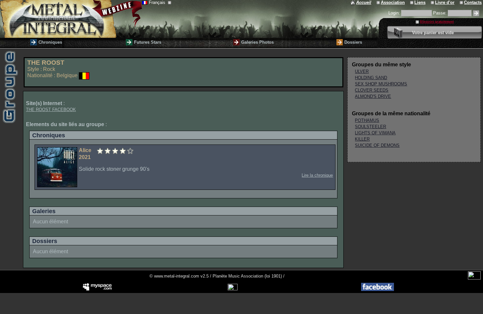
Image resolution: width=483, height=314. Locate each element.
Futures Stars (147, 42)
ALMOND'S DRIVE (373, 96)
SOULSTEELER (370, 126)
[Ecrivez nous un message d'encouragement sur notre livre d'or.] (433, 2)
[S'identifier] (476, 13)
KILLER (362, 139)
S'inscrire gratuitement (437, 21)
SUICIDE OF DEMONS (377, 145)
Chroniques (50, 42)
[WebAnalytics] (474, 278)
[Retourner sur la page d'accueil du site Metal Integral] (71, 19)
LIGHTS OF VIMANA (375, 132)
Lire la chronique (317, 175)
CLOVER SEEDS (371, 90)
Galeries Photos (257, 42)
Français (158, 2)
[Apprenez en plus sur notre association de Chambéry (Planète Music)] (379, 2)
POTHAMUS (367, 120)
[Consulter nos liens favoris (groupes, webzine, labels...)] (412, 2)
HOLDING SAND (371, 77)
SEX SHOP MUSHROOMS (381, 83)
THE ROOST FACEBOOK (51, 109)
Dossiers (353, 42)
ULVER (362, 71)
